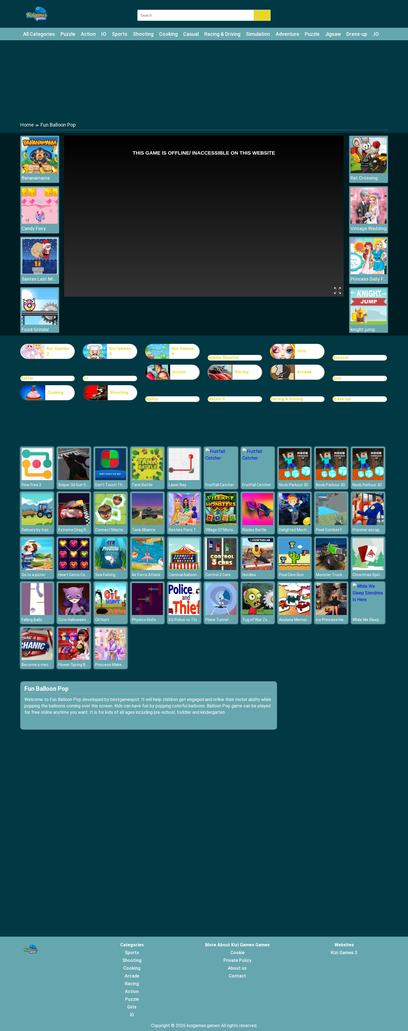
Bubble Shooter (223, 357)
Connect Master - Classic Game (123, 530)
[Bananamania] (40, 171)
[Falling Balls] (37, 613)
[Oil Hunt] (110, 613)
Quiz (337, 378)
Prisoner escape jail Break (375, 530)
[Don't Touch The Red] (110, 478)
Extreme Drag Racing (77, 530)
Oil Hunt (102, 619)
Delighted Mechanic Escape (303, 530)
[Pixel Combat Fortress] (331, 523)
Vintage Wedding (369, 228)
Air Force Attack (146, 575)
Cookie (237, 952)
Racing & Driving (222, 34)
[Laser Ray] (184, 478)
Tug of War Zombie (259, 619)
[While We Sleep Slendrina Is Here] (368, 599)
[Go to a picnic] (37, 568)
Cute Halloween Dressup (80, 619)
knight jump (363, 329)
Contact (237, 976)
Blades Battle (254, 530)
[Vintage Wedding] (369, 222)
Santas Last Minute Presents (40, 279)
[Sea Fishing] (110, 568)
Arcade (304, 371)
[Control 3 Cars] (220, 568)
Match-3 (216, 398)
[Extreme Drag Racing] (73, 523)
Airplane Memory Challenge (303, 619)
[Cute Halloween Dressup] (73, 613)
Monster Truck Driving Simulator (344, 575)
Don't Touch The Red (113, 485)
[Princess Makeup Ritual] (110, 658)
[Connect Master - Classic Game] (110, 523)
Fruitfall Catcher (219, 485)
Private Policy (237, 960)
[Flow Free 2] (37, 478)
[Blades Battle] (257, 523)
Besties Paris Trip (184, 530)
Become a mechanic (40, 664)
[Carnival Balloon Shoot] (184, 568)
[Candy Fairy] (40, 222)
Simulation (258, 34)
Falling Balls (32, 619)
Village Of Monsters (223, 530)
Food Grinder (35, 329)
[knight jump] (369, 323)
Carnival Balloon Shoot (188, 575)
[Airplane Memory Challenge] (294, 613)
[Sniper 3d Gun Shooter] (73, 478)
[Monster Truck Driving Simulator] (331, 568)
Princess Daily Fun (369, 279)
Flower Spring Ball (73, 664)
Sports (119, 34)
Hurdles (249, 575)
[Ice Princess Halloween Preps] (331, 613)
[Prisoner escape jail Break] (368, 523)
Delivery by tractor (38, 530)
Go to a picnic (34, 575)
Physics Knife (144, 619)
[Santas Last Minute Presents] (40, 272)
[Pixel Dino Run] (294, 568)
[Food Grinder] (40, 323)
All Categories (39, 34)
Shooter (341, 357)
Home (27, 125)
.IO (376, 34)
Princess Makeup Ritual (116, 664)
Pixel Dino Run (291, 575)
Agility (151, 398)
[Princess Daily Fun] (369, 272)
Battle (26, 378)
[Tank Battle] (147, 478)
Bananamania (36, 178)
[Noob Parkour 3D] (294, 478)
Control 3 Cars (218, 575)
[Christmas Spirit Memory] (368, 568)
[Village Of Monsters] (220, 523)
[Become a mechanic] (37, 658)
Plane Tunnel (216, 619)
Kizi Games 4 (183, 351)
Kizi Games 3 (120, 351)
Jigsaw (333, 34)
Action (88, 34)
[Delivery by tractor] (37, 523)
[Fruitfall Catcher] (220, 458)
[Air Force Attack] (147, 568)
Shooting (143, 34)
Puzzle (68, 34)
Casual (191, 34)
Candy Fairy (34, 228)
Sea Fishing (105, 575)
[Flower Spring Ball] (73, 658)
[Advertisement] (204, 80)
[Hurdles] (257, 568)
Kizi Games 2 (58, 351)
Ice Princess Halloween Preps (342, 619)
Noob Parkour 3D (293, 485)
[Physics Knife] (147, 613)
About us (237, 968)
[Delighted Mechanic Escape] (294, 523)
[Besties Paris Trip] (184, 523)
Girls (301, 351)
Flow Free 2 (31, 485)
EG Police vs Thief (185, 619)
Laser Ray (177, 485)
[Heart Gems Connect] (73, 568)
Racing (242, 371)
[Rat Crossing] (369, 171)
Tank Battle (142, 485)
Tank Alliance (143, 530)
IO (103, 34)
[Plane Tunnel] (220, 613)
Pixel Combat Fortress (336, 530)
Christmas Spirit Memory (374, 575)
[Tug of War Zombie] (257, 613)
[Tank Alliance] (147, 523)
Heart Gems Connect (77, 575)
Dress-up (356, 34)
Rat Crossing (364, 178)
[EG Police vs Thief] (184, 613)
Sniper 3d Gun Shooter (78, 485)
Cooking (168, 34)
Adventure (287, 34)
